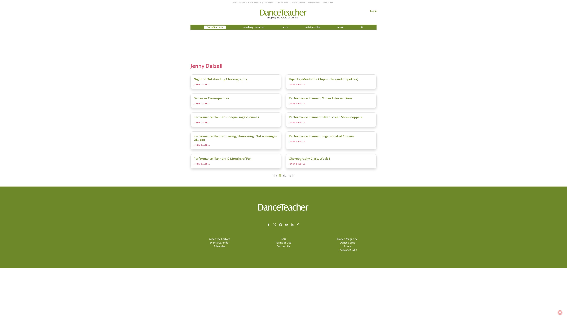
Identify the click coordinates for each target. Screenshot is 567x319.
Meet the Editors (219, 239)
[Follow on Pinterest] (298, 224)
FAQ (283, 239)
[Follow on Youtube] (286, 224)
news (284, 27)
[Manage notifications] (560, 312)
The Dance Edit (283, 2)
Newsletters (328, 2)
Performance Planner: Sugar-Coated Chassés (322, 136)
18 (290, 175)
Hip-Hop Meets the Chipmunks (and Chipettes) (323, 79)
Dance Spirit (269, 2)
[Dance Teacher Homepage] (283, 14)
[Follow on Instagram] (280, 224)
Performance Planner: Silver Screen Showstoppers (325, 117)
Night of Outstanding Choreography (220, 79)
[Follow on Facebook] (268, 224)
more (340, 27)
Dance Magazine (239, 2)
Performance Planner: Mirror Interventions (320, 98)
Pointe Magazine (254, 2)
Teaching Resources (253, 27)
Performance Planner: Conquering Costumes (226, 117)
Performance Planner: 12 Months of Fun (223, 159)
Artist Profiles (312, 27)
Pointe (347, 246)
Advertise (219, 246)
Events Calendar (298, 2)
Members (209, 27)
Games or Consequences (211, 98)
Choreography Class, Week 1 (309, 159)
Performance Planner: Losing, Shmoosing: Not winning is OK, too (235, 138)
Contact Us (283, 246)
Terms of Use (283, 243)
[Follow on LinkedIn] (292, 224)
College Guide (314, 2)
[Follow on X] (274, 224)
